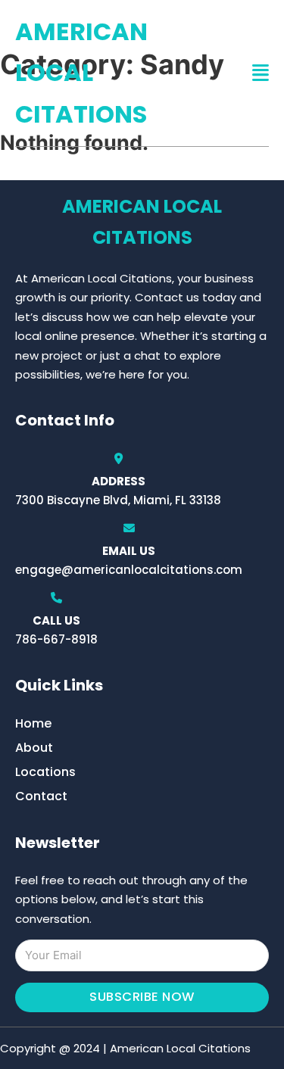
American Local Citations (81, 72)
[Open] (260, 73)
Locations (45, 772)
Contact (41, 796)
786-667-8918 (56, 639)
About (34, 747)
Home (33, 723)
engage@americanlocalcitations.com (128, 570)
